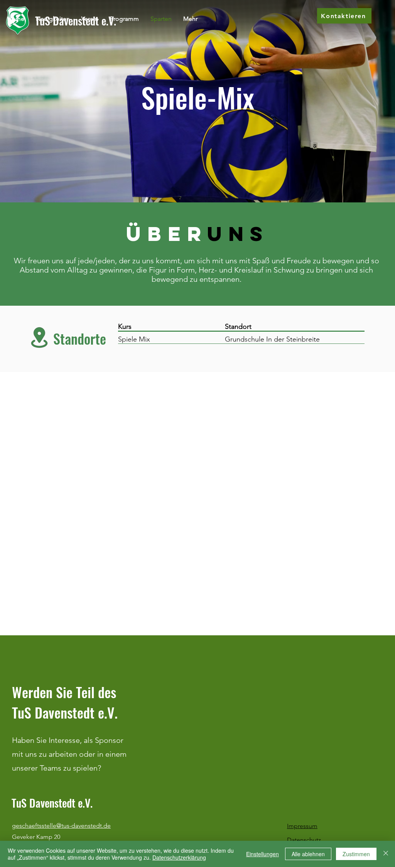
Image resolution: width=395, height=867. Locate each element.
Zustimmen (356, 854)
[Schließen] (385, 854)
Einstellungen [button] (262, 854)
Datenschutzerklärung (179, 857)
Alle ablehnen (308, 854)
